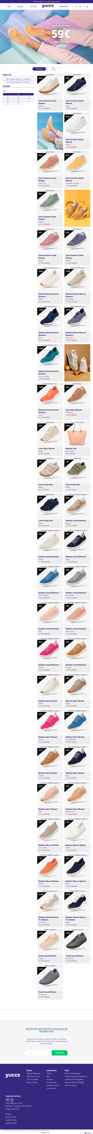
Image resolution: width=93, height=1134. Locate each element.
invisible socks (52, 1085)
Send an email (70, 1085)
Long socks (51, 1088)
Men (9, 6)
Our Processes (32, 1079)
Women (20, 6)
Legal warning (11, 1123)
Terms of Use (10, 1117)
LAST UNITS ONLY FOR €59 (52, 1)
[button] (88, 1133)
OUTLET (33, 6)
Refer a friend (32, 1082)
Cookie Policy (11, 1120)
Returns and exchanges (74, 1082)
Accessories (63, 6)
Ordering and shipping (74, 1079)
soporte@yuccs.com (13, 1103)
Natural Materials (33, 1073)
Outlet (49, 1073)
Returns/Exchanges (72, 1073)
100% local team (33, 1076)
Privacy (8, 1114)
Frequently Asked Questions (76, 1076)
